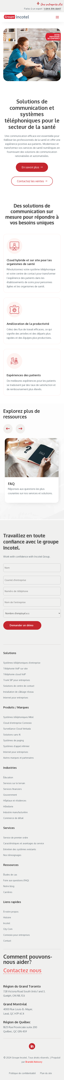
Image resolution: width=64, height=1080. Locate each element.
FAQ (11, 483)
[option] (32, 470)
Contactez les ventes (30, 181)
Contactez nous (22, 970)
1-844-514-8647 (52, 8)
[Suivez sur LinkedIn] (32, 1046)
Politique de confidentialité (22, 1073)
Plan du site (46, 1073)
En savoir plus (30, 167)
